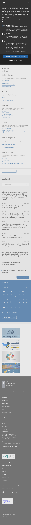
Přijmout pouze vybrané (15, 60)
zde (2, 21)
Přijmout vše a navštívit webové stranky (15, 56)
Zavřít (27, 2)
